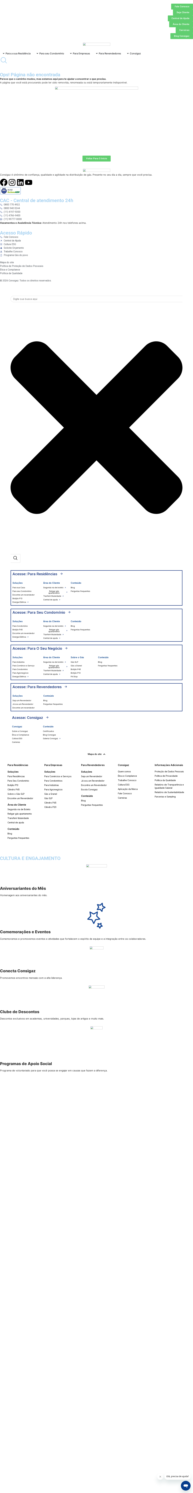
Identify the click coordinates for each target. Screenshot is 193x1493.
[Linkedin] (20, 182)
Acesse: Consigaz (27, 717)
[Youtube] (28, 182)
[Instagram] (12, 182)
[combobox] (96, 299)
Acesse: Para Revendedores (37, 687)
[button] (48, 731)
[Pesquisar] (15, 558)
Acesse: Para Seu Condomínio (39, 612)
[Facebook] (4, 182)
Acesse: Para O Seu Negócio (37, 648)
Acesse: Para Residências (35, 574)
